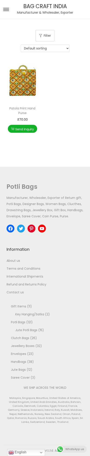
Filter (47, 35)
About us (13, 260)
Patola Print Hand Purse (22, 110)
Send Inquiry (24, 129)
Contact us (15, 292)
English (20, 452)
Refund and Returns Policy (26, 284)
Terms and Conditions (23, 268)
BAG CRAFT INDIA (45, 6)
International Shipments (25, 276)
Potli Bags (22, 186)
